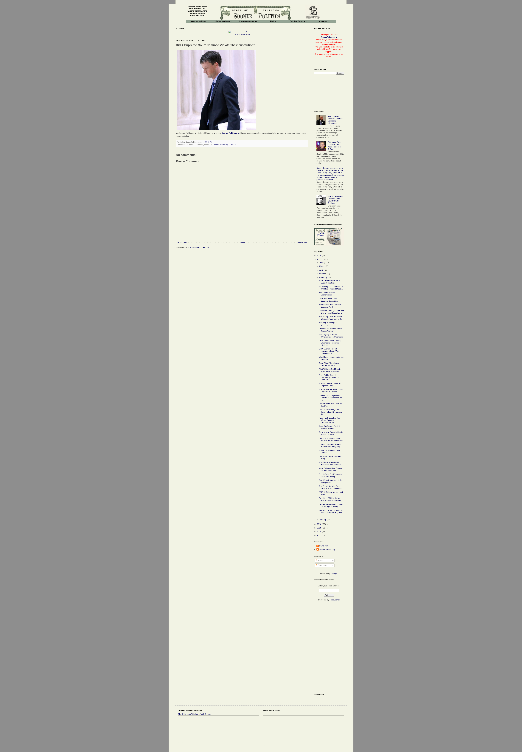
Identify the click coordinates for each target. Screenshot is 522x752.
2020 (319, 255)
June (321, 262)
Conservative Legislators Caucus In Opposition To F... (330, 397)
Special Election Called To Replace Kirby (330, 384)
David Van (323, 546)
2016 (319, 524)
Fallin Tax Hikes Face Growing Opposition (328, 300)
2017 (319, 259)
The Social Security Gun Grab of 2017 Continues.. (331, 487)
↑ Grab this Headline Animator (242, 34)
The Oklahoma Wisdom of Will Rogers (194, 714)
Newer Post (182, 243)
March (322, 273)
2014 (319, 531)
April (321, 270)
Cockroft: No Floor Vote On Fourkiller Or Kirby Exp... (330, 445)
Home (242, 243)
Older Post (302, 243)
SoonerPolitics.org (231, 133)
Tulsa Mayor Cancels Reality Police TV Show (331, 433)
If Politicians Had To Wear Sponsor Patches (330, 305)
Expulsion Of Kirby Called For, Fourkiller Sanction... (330, 499)
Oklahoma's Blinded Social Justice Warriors (330, 329)
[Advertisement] (241, 231)
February (323, 277)
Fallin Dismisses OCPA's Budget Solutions (329, 281)
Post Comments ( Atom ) (198, 247)
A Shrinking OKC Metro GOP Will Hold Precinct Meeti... (331, 288)
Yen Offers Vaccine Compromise (327, 294)
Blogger (334, 573)
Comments (322, 565)
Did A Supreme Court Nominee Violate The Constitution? (329, 351)
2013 (319, 535)
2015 (319, 528)
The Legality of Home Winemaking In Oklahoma (331, 335)
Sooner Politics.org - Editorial (224, 145)
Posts (320, 560)
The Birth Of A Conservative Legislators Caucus (331, 390)
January (323, 519)
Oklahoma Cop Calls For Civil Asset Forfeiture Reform (334, 145)
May (321, 266)
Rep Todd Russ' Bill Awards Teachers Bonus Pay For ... (330, 512)
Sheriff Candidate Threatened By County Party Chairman (335, 199)
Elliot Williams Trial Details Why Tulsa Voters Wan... (330, 370)
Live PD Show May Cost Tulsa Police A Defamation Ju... (331, 412)
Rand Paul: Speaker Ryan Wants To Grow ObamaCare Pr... (330, 420)
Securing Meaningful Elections (327, 323)
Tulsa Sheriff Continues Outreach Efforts (329, 364)
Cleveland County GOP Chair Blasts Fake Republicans (331, 311)
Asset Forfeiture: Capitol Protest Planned (329, 427)
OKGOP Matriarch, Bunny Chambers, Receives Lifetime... (330, 342)
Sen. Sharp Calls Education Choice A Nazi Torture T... (330, 317)
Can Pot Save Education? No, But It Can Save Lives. (331, 439)
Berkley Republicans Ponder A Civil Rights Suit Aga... (331, 505)
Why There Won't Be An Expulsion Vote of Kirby (330, 463)
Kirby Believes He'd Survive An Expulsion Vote (330, 469)
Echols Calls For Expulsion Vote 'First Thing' (330, 475)
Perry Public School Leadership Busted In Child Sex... (329, 377)
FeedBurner (335, 600)
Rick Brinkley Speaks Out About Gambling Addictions (335, 119)
